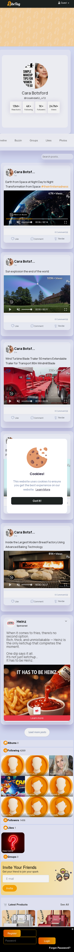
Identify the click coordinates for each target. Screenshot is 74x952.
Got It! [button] (37, 501)
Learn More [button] (43, 489)
